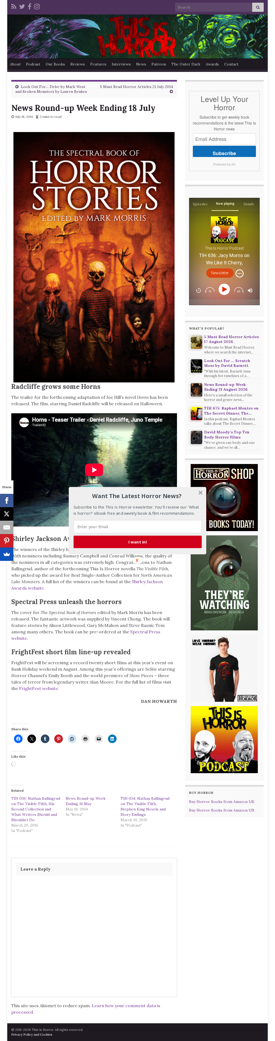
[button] (137, 496)
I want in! (137, 541)
